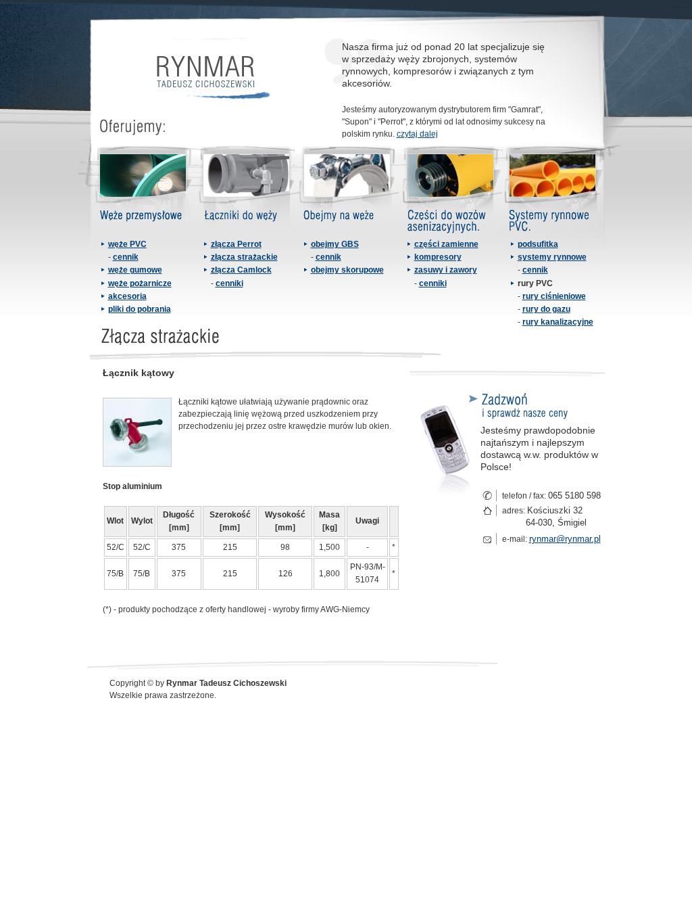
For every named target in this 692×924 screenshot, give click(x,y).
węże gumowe (135, 270)
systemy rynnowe (552, 257)
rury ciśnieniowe (554, 296)
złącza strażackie (244, 257)
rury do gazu (546, 309)
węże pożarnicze (140, 283)
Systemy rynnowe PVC (554, 190)
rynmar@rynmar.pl (565, 539)
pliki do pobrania (139, 309)
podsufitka (538, 244)
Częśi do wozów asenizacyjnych (450, 190)
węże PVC (127, 244)
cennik (126, 257)
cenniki (229, 283)
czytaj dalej (417, 134)
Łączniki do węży (246, 190)
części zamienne (446, 244)
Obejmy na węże (348, 190)
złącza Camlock (241, 270)
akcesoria (127, 296)
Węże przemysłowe (141, 190)
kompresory (438, 257)
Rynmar (210, 76)
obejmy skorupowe (347, 270)
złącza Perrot (236, 244)
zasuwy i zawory (445, 270)
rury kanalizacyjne (557, 322)
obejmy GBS (335, 244)
